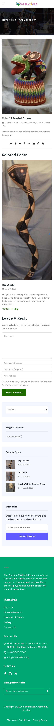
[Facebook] (15, 143)
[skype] (42, 143)
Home (5, 19)
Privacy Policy (40, 720)
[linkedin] (33, 143)
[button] (49, 234)
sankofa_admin (35, 123)
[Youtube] (15, 673)
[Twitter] (11, 143)
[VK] (20, 143)
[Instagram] (10, 673)
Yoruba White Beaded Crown (32, 484)
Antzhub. (27, 710)
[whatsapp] (38, 143)
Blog (13, 19)
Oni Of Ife (22, 472)
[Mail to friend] (29, 143)
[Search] (46, 409)
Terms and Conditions (18, 720)
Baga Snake (8, 284)
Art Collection (27, 19)
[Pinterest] (24, 143)
